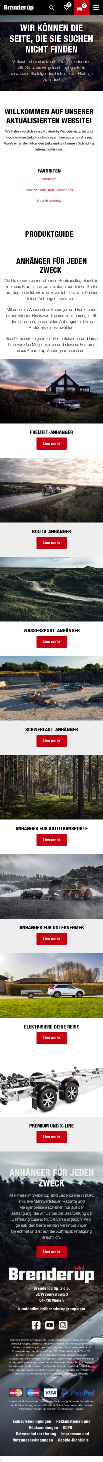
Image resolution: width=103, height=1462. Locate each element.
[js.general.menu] (96, 7)
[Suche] (51, 7)
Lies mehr (51, 444)
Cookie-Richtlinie (73, 1440)
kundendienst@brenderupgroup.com (51, 1309)
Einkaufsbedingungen (32, 1422)
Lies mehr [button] (51, 1252)
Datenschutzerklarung (36, 1434)
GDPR (67, 1428)
